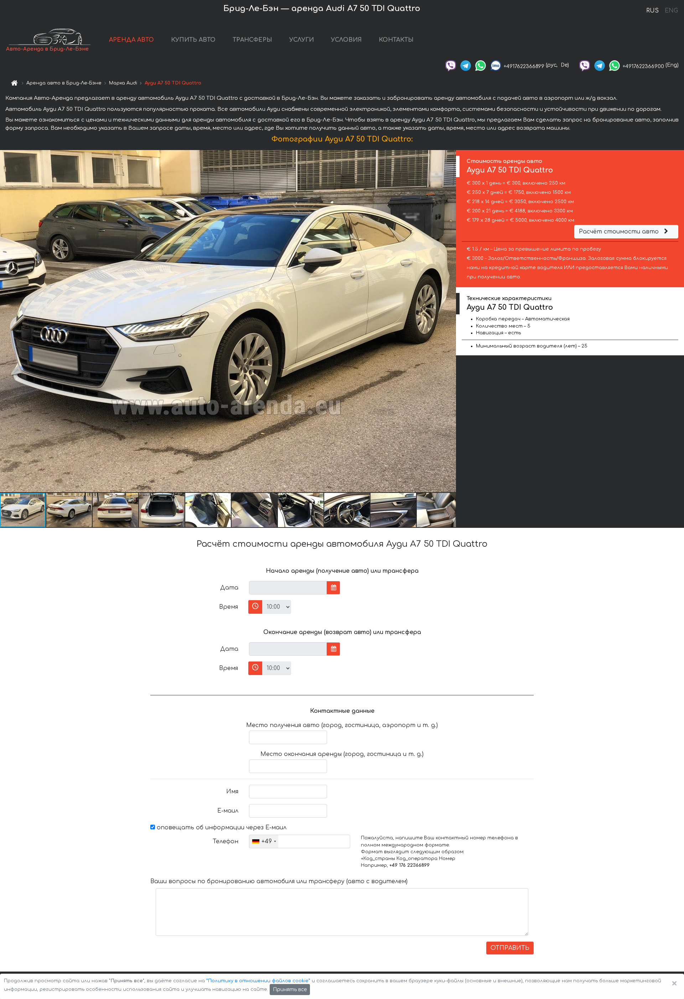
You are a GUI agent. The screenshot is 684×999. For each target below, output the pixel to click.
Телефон (225, 841)
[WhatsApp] (480, 65)
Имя (232, 791)
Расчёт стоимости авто (619, 231)
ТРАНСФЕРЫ (252, 40)
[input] (288, 587)
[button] (69, 510)
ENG (671, 10)
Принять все (290, 989)
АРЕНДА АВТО (131, 40)
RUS (652, 10)
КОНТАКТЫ (396, 40)
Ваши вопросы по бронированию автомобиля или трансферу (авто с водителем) (279, 881)
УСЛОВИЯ (346, 40)
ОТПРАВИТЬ (510, 948)
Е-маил (227, 811)
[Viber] (450, 65)
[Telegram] (465, 65)
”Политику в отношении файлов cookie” (258, 980)
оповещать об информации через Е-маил (220, 827)
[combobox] (263, 841)
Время (228, 607)
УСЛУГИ (301, 40)
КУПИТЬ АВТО (193, 40)
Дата (229, 588)
